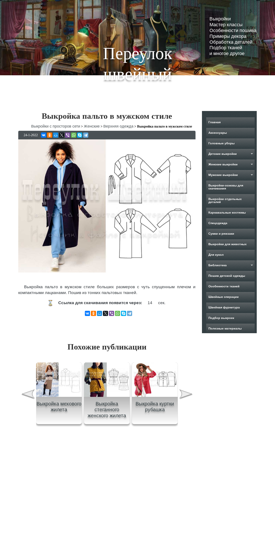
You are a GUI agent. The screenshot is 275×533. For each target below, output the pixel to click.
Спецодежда (217, 223)
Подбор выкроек (221, 318)
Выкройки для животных (227, 244)
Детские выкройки (222, 154)
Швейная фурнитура (224, 307)
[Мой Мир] (55, 135)
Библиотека (217, 265)
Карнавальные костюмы (227, 212)
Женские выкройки (223, 164)
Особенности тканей (224, 286)
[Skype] (79, 135)
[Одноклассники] (49, 135)
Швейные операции (223, 297)
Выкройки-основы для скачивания (225, 187)
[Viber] (67, 135)
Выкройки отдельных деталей (225, 200)
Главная (214, 122)
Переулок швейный (137, 63)
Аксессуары (217, 132)
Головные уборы (221, 143)
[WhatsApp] (73, 135)
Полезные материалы (225, 328)
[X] (61, 135)
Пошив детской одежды (226, 275)
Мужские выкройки (223, 175)
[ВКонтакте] (43, 135)
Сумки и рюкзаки (221, 233)
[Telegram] (85, 135)
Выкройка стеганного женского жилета (107, 409)
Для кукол (216, 254)
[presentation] (28, 394)
